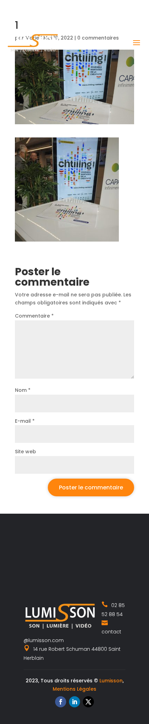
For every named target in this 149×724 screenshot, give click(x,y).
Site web (25, 451)
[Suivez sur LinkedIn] (74, 701)
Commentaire (34, 315)
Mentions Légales (74, 688)
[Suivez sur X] (88, 701)
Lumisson (111, 680)
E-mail (25, 421)
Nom (22, 390)
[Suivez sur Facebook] (60, 701)
